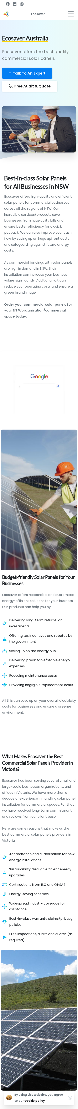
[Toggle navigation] (71, 13)
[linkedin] (14, 4)
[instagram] (21, 4)
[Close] (70, 1098)
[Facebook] (7, 4)
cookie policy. (35, 1101)
